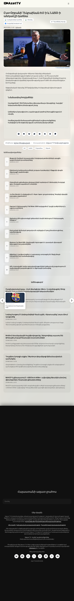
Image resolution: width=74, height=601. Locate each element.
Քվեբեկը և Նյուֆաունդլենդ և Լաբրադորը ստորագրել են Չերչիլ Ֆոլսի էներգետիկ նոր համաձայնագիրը (35, 255)
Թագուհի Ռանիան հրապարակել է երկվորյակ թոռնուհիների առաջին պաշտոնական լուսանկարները (35, 159)
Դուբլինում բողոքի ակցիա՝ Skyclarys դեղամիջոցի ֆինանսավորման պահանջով (34, 357)
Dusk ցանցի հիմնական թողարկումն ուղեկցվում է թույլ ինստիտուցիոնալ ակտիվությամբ (36, 231)
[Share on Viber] (55, 134)
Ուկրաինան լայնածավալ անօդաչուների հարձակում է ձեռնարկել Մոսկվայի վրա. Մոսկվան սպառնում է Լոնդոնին (37, 183)
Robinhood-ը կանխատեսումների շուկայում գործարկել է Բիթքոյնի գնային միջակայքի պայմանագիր (36, 171)
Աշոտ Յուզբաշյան (22, 143)
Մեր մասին (12, 525)
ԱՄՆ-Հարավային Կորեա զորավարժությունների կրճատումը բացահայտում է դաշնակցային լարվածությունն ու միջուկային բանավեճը (38, 267)
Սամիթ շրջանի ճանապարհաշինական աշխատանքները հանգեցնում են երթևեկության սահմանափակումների (32, 121)
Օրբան (48, 148)
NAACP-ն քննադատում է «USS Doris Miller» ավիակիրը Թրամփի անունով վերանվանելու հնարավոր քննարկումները (36, 378)
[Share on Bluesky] (29, 134)
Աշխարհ (18, 27)
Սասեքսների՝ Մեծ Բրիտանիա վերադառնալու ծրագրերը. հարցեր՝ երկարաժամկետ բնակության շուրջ (35, 104)
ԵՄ (25, 148)
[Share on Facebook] (45, 134)
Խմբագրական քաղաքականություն (28, 525)
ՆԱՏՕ (30, 148)
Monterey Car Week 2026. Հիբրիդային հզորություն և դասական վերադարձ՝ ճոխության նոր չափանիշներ (36, 243)
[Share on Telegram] (19, 134)
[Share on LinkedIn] (50, 134)
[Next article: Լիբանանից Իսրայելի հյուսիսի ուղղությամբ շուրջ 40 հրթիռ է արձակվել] (71, 300)
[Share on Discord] (24, 134)
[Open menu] (68, 3)
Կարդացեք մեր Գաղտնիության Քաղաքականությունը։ (43, 521)
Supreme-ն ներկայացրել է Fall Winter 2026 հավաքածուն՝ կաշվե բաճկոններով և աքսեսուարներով (38, 207)
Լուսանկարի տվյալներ (63, 67)
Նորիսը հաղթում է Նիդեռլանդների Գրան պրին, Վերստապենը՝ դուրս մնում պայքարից (37, 315)
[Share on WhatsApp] (34, 134)
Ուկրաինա (39, 148)
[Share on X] (40, 134)
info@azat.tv (33, 548)
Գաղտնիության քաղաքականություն (53, 525)
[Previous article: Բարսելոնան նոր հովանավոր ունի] (2, 300)
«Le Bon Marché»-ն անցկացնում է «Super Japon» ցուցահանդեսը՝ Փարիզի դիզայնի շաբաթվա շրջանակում (39, 195)
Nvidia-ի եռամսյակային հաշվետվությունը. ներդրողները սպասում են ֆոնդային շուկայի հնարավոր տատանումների (34, 336)
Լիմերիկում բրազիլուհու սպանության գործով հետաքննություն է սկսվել (35, 113)
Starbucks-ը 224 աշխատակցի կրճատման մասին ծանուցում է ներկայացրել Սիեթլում (37, 219)
